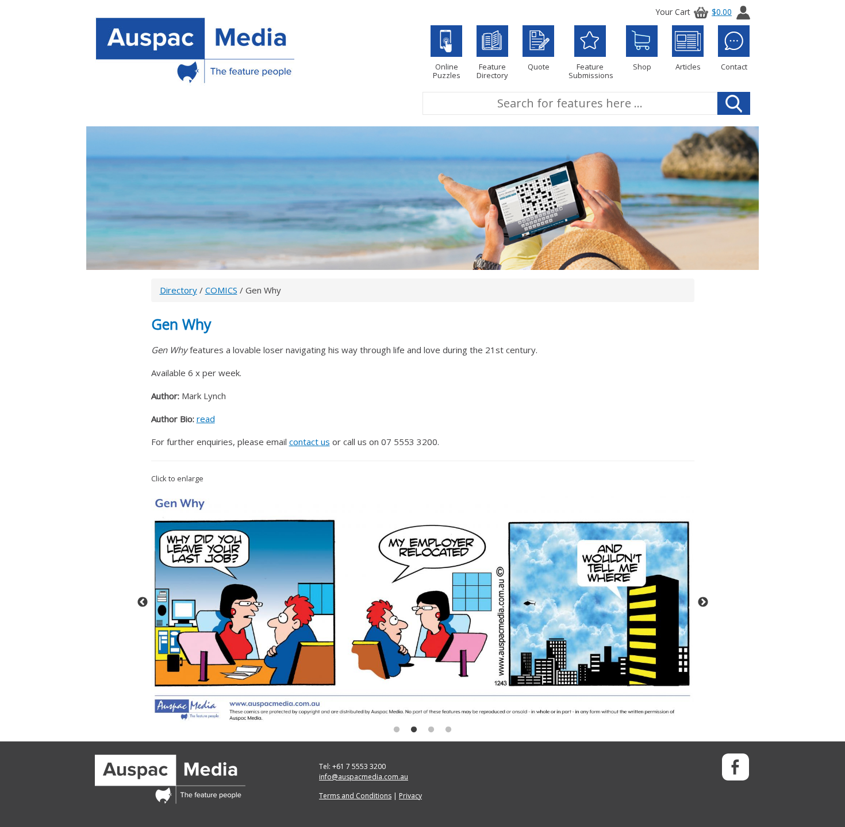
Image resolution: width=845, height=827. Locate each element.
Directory (178, 290)
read (206, 418)
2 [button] (414, 730)
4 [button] (448, 730)
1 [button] (396, 730)
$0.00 (722, 11)
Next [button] (703, 602)
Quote (539, 66)
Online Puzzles (446, 70)
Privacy (410, 796)
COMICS (221, 290)
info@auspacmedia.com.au (363, 777)
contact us (309, 441)
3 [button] (431, 730)
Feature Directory (492, 70)
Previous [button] (142, 602)
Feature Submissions (590, 70)
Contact (734, 66)
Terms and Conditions (355, 796)
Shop (642, 66)
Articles (688, 66)
